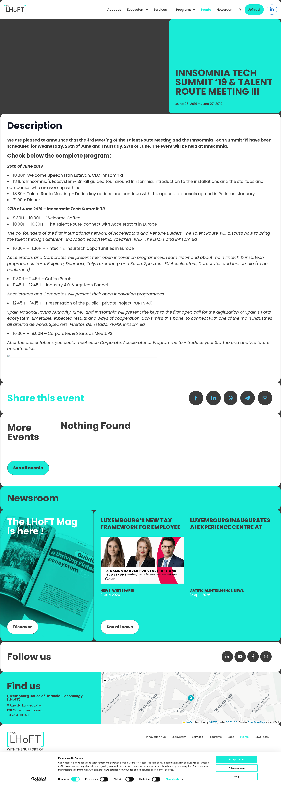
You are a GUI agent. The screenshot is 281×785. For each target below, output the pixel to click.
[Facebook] (196, 398)
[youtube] (240, 656)
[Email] (265, 398)
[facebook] (253, 656)
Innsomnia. (216, 146)
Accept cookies (237, 759)
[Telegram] (248, 398)
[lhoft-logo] (15, 6)
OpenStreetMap (256, 722)
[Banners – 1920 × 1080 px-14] (142, 538)
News (105, 590)
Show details (172, 779)
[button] (240, 9)
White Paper (123, 590)
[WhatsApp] (230, 398)
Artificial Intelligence (211, 590)
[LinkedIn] (213, 398)
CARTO (213, 722)
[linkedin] (227, 656)
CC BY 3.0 (231, 722)
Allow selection (237, 768)
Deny (236, 776)
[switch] (104, 779)
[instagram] (266, 656)
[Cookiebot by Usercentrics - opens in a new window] (39, 779)
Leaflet (189, 722)
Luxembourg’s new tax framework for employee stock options (140, 527)
